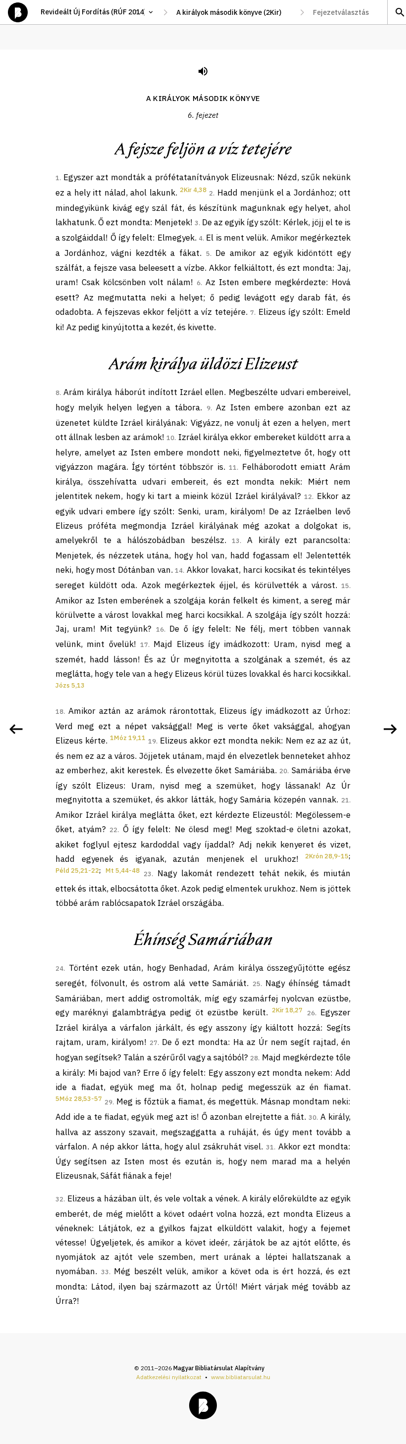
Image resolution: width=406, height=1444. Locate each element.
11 (233, 467)
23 (148, 874)
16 (160, 629)
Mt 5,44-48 (122, 870)
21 (345, 800)
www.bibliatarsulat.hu (240, 1377)
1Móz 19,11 (128, 738)
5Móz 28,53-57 (78, 1099)
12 (308, 497)
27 (153, 1043)
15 (345, 586)
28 (254, 1058)
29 (108, 1102)
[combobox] (233, 12)
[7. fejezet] (390, 729)
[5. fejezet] (16, 729)
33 (105, 1272)
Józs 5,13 (70, 685)
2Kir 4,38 (193, 190)
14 (179, 570)
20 (283, 771)
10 (170, 438)
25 (256, 984)
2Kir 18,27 (287, 1010)
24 (59, 968)
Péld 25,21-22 (77, 870)
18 (59, 711)
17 (144, 645)
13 (236, 541)
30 (312, 1117)
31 (270, 1147)
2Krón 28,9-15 (327, 856)
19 (152, 741)
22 (113, 830)
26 (311, 1013)
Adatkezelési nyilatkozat (169, 1377)
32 (59, 1199)
